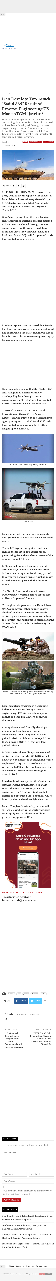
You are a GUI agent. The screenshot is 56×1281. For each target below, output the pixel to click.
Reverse (35, 994)
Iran (19, 994)
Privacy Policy (41, 1266)
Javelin (26, 994)
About (11, 1266)
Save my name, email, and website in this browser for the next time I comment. (27, 1192)
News (25, 142)
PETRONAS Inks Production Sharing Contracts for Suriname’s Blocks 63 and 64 (40, 1038)
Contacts (20, 1266)
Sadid (43, 994)
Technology (48, 142)
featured (11, 994)
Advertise (30, 1266)
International (35, 142)
